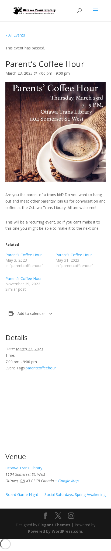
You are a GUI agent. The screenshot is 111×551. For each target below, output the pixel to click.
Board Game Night (21, 494)
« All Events (15, 35)
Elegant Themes (54, 524)
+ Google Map (67, 480)
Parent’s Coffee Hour (23, 254)
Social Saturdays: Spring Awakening (75, 494)
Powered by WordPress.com (55, 531)
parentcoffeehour (41, 367)
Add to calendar (31, 313)
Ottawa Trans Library (23, 467)
